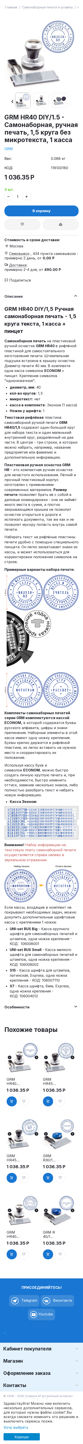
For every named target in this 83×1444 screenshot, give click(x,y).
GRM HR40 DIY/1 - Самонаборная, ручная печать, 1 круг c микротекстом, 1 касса (15, 1081)
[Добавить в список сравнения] (61, 224)
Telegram (28, 1300)
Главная (11, 7)
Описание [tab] (13, 296)
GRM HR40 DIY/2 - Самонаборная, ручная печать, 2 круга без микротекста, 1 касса (15, 1234)
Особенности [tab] (16, 1007)
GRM (8, 149)
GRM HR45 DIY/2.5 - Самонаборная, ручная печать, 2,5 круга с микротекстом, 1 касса (15, 1158)
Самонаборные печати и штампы (47, 7)
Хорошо (21, 1437)
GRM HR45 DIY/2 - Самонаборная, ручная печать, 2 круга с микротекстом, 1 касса (52, 1081)
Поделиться (19, 280)
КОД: (8, 168)
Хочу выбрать (16, 1427)
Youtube (45, 1314)
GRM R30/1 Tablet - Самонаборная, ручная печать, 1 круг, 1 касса (52, 1158)
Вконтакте (62, 1300)
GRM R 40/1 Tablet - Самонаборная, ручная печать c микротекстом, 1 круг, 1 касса (52, 1234)
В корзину (42, 211)
